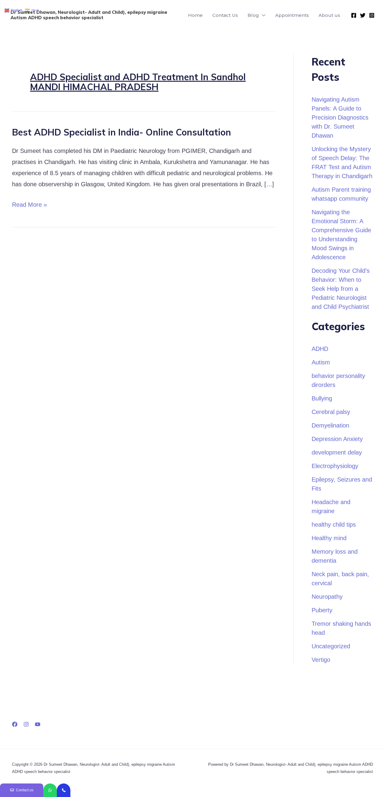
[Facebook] (353, 15)
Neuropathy (327, 596)
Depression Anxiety (337, 439)
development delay (337, 452)
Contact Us (225, 15)
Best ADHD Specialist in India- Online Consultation (121, 132)
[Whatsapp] (50, 790)
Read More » (29, 203)
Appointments (292, 15)
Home (195, 15)
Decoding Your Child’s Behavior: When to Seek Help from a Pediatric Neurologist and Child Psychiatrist (341, 288)
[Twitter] (362, 15)
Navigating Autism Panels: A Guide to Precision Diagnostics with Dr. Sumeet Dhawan (340, 117)
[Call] (63, 790)
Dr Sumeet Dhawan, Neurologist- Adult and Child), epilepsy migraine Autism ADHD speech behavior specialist (89, 14)
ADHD (320, 348)
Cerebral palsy (331, 412)
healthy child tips (334, 524)
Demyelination (330, 425)
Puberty (322, 610)
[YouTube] (37, 724)
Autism (321, 362)
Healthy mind (329, 538)
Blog (253, 15)
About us (329, 15)
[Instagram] (371, 15)
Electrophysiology (335, 466)
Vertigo (321, 659)
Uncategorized (331, 646)
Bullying (322, 398)
